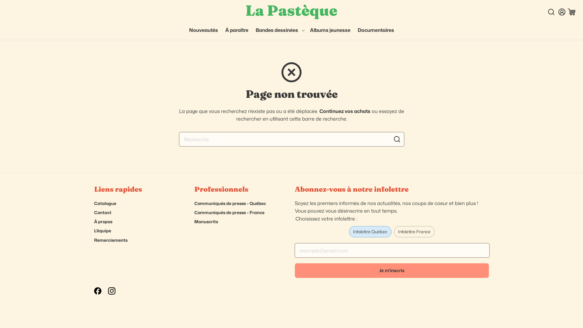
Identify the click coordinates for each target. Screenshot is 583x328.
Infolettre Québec (370, 231)
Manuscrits (206, 221)
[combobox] (291, 139)
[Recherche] (397, 139)
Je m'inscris (391, 270)
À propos (103, 221)
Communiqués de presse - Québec (230, 203)
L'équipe (102, 231)
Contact (102, 212)
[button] (279, 30)
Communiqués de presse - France (229, 212)
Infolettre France (414, 231)
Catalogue (105, 203)
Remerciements (111, 240)
